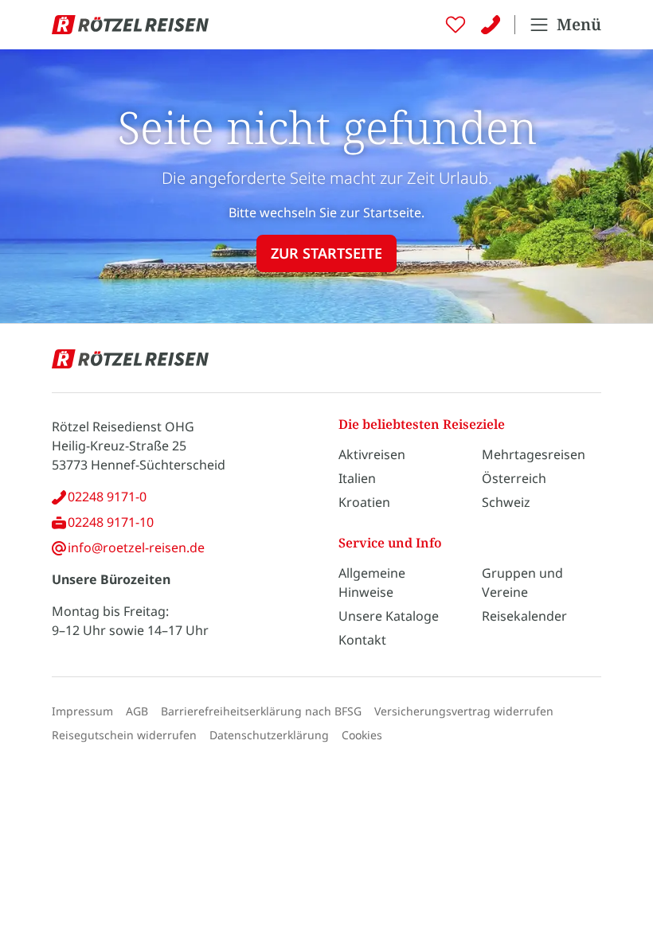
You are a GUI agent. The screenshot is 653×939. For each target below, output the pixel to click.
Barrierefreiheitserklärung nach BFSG (261, 711)
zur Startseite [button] (326, 253)
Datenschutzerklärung (269, 734)
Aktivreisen (371, 454)
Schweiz (506, 502)
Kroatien (364, 502)
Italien (357, 478)
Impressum (82, 711)
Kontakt (362, 640)
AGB (137, 711)
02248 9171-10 (111, 522)
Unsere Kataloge (388, 616)
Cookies (362, 734)
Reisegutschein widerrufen (124, 734)
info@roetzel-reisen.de (136, 547)
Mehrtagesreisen (533, 454)
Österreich (514, 478)
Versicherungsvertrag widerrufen (463, 711)
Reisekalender (524, 616)
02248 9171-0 (107, 496)
